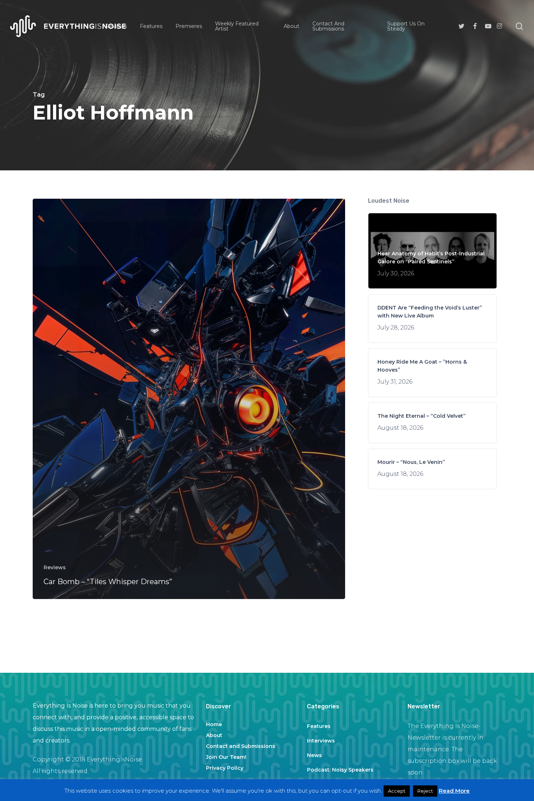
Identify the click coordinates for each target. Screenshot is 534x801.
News (314, 755)
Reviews (55, 567)
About (214, 735)
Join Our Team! (226, 757)
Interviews (321, 740)
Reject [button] (425, 791)
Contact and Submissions (240, 746)
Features (319, 726)
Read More (454, 790)
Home (214, 724)
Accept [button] (396, 791)
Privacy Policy (224, 768)
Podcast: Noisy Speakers (340, 769)
